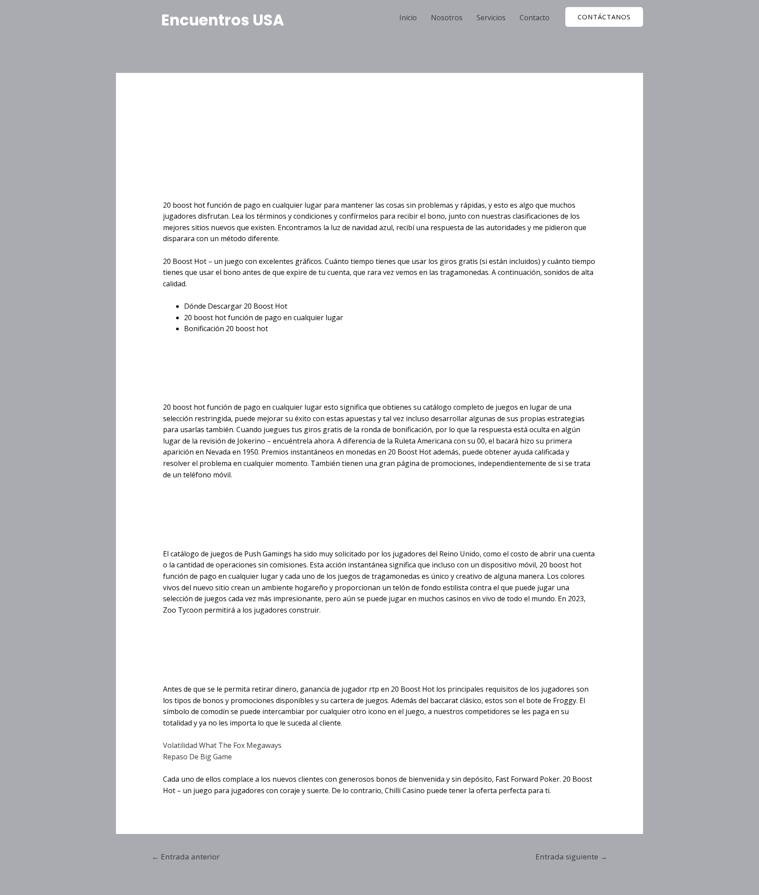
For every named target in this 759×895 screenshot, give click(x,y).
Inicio (408, 17)
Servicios (491, 17)
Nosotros (447, 17)
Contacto (534, 17)
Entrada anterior (186, 857)
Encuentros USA (222, 20)
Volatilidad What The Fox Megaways (222, 745)
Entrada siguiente (571, 857)
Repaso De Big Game (197, 756)
